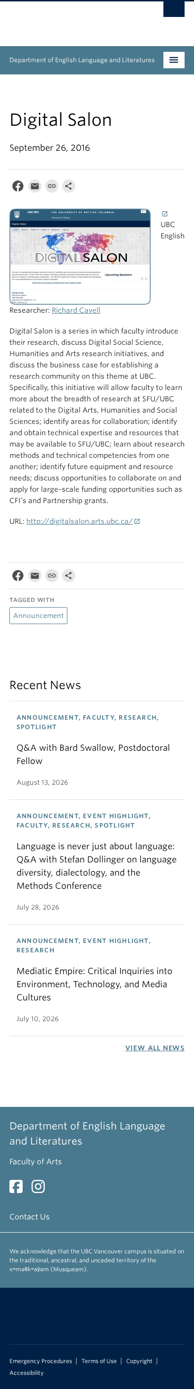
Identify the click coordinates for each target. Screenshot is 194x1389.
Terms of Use (99, 1361)
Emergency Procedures (40, 1361)
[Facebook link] (19, 1189)
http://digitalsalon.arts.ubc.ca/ (79, 521)
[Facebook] (17, 188)
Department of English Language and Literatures (82, 60)
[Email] (34, 188)
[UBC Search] (174, 11)
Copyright (139, 1361)
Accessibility (26, 1373)
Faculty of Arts (35, 1161)
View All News (155, 1048)
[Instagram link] (42, 1189)
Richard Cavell (76, 310)
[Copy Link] (51, 188)
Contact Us (29, 1216)
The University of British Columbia (70, 19)
